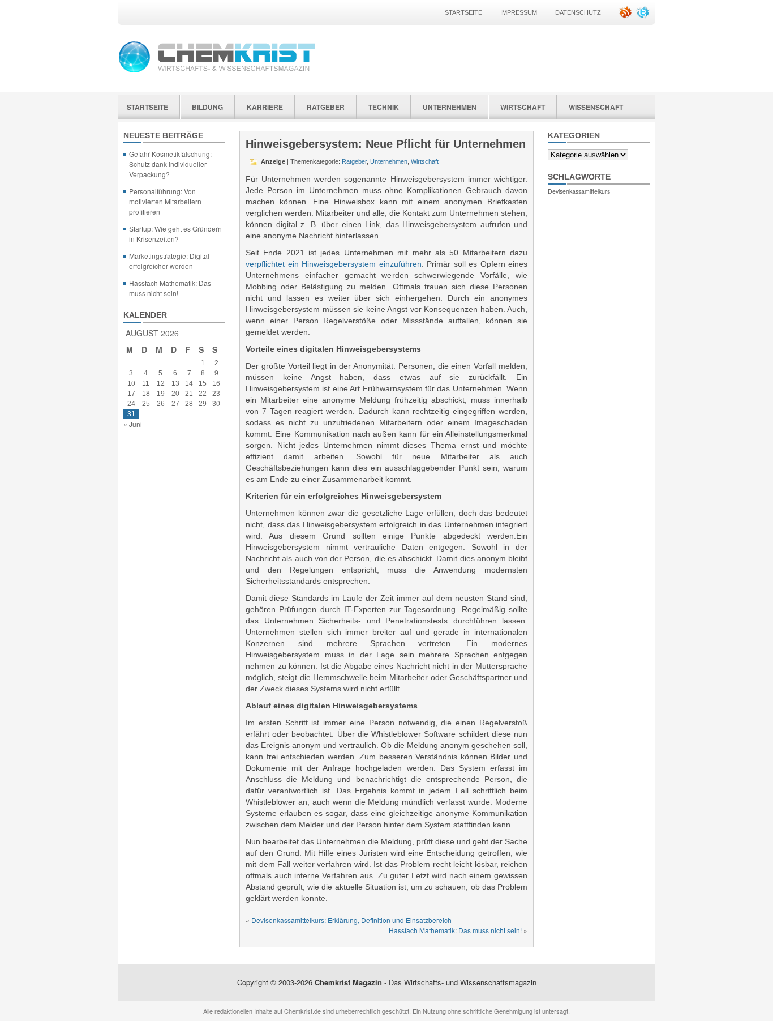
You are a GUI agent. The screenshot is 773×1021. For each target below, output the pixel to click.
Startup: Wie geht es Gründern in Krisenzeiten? (175, 233)
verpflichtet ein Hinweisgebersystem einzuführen (334, 263)
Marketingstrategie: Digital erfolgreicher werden (169, 261)
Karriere (265, 107)
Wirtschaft (522, 107)
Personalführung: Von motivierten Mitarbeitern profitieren (165, 201)
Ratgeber (326, 107)
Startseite (463, 12)
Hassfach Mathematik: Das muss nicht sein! (170, 288)
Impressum (518, 12)
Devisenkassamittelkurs (579, 191)
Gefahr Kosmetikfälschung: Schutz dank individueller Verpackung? (170, 164)
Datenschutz (578, 12)
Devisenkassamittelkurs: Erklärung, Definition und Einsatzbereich (351, 920)
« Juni (132, 424)
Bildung (207, 107)
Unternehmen (449, 107)
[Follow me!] (644, 16)
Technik (383, 107)
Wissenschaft (596, 107)
